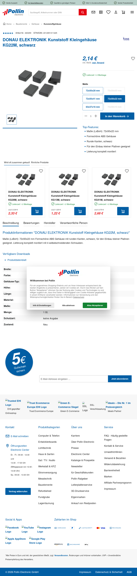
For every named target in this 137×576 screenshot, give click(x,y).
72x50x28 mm (93, 90)
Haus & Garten (46, 454)
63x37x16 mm (93, 106)
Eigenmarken (78, 497)
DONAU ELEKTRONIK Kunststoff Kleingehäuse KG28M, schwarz (22, 195)
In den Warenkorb (115, 116)
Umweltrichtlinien (113, 452)
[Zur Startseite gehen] (13, 12)
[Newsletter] (93, 12)
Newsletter (77, 466)
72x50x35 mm (116, 91)
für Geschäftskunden (82, 472)
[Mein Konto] (116, 12)
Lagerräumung (46, 503)
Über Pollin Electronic (82, 441)
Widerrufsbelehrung (114, 464)
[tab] (11, 223)
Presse (75, 448)
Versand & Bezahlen (115, 458)
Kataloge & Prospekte (82, 460)
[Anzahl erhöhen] (96, 116)
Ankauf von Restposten (83, 503)
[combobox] (53, 12)
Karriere (75, 435)
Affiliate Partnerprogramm (118, 482)
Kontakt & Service (113, 445)
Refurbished (44, 490)
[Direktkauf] (101, 12)
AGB (129, 572)
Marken (108, 476)
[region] (40, 91)
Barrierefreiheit (112, 470)
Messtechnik (45, 478)
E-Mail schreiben (20, 436)
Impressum (110, 488)
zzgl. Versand (98, 62)
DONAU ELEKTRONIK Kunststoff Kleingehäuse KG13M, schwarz (65, 195)
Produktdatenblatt (16, 260)
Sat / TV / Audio (46, 460)
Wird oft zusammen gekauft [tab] (17, 162)
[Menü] (132, 12)
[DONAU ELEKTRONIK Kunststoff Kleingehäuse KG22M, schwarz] (40, 84)
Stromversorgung (47, 472)
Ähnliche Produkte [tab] (40, 162)
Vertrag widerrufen (18, 491)
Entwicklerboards (47, 441)
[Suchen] (83, 12)
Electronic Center (80, 454)
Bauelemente (45, 484)
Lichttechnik (44, 448)
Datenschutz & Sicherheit (108, 572)
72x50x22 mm (115, 98)
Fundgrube (44, 497)
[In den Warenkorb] (37, 211)
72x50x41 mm (93, 98)
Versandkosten (61, 555)
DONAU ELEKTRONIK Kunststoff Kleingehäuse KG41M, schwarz (108, 195)
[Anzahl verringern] (86, 116)
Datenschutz (56, 384)
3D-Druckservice (80, 490)
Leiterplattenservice (81, 484)
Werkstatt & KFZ (47, 466)
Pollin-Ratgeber (79, 478)
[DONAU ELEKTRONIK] (126, 43)
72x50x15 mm (116, 107)
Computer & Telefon (49, 435)
